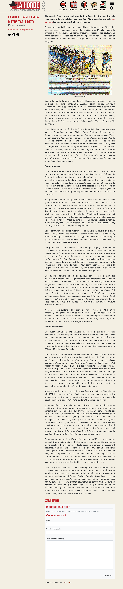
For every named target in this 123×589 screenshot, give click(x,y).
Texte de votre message (55, 539)
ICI (107, 149)
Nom (48, 521)
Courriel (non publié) (53, 529)
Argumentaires (27, 30)
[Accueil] (24, 5)
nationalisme (14, 30)
